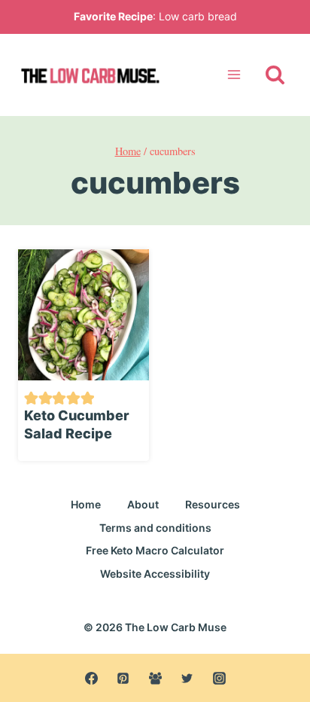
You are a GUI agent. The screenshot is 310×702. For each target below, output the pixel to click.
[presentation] (83, 314)
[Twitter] (187, 678)
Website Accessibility (155, 573)
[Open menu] (234, 75)
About (143, 504)
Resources (212, 504)
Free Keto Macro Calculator (155, 550)
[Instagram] (219, 678)
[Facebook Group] (155, 678)
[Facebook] (91, 678)
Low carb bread (198, 16)
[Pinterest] (123, 678)
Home (86, 504)
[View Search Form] (275, 75)
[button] (31, 396)
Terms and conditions (155, 527)
